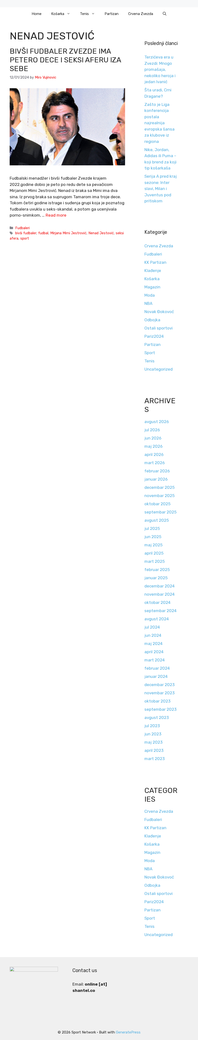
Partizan (112, 14)
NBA (148, 303)
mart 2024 (154, 660)
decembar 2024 (159, 586)
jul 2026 (152, 429)
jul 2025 (152, 528)
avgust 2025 (156, 520)
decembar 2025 (159, 487)
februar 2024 (157, 668)
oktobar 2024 (157, 602)
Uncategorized (158, 369)
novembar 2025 (159, 495)
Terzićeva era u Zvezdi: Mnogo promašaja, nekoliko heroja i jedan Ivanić (160, 69)
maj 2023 (153, 742)
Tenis (84, 14)
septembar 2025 (160, 512)
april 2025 (153, 553)
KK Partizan (155, 262)
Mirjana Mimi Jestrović (68, 233)
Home (37, 14)
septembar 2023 (160, 709)
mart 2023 (154, 758)
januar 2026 (156, 479)
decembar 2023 (159, 684)
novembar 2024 (159, 594)
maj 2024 (153, 643)
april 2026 (153, 454)
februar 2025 (157, 569)
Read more (56, 215)
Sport (149, 352)
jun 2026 (152, 438)
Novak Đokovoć (159, 311)
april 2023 (153, 750)
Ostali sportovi (158, 328)
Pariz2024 (154, 336)
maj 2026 (153, 446)
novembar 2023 (159, 692)
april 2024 (153, 651)
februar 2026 (157, 471)
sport (24, 238)
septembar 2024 (160, 610)
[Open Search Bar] (164, 13)
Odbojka (152, 319)
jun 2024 (152, 635)
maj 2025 (153, 544)
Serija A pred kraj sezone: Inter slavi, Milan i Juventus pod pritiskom (160, 188)
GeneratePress (128, 1032)
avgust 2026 (156, 421)
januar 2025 (156, 577)
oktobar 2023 (157, 701)
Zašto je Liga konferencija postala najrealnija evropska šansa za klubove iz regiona (159, 123)
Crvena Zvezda (140, 14)
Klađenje (152, 270)
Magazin (152, 287)
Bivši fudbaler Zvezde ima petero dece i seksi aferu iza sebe (65, 60)
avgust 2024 (156, 618)
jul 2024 (152, 627)
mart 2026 (154, 462)
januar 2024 (156, 676)
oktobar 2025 (157, 503)
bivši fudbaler (25, 233)
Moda (149, 295)
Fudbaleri (22, 228)
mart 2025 (154, 561)
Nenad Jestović (101, 233)
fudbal (43, 233)
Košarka (57, 14)
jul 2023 (152, 725)
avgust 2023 (156, 717)
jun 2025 (152, 536)
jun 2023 (152, 734)
